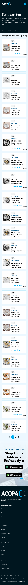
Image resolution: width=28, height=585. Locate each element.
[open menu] (25, 3)
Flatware (4, 31)
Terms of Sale (4, 572)
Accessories (4, 525)
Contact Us (4, 554)
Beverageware (4, 517)
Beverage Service (5, 533)
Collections (4, 509)
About (2, 546)
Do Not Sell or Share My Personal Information (10, 575)
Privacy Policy (4, 564)
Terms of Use (4, 560)
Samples (3, 537)
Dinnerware (4, 521)
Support (3, 550)
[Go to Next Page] (19, 437)
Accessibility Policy (5, 568)
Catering (3, 529)
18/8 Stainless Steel (13, 31)
